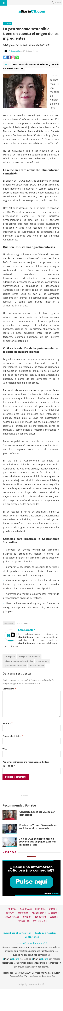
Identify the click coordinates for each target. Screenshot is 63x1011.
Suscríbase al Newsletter (17, 932)
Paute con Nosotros (45, 932)
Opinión (7, 23)
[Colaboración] (11, 640)
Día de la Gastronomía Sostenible (19, 661)
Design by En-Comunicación (31, 984)
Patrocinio (24, 795)
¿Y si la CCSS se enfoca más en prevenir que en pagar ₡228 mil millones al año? (37, 841)
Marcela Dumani (37, 665)
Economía (40, 909)
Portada (12, 909)
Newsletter (23, 920)
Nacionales (26, 909)
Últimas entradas (24, 623)
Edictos (54, 917)
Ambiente (52, 913)
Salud (52, 909)
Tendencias (40, 917)
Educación (23, 913)
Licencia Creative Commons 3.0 (31, 943)
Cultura (10, 913)
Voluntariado (12, 917)
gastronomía (43, 661)
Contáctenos (40, 920)
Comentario (9, 688)
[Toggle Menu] (3, 3)
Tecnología (38, 913)
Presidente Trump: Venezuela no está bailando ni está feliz (38, 827)
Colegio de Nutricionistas (29, 656)
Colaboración (14, 51)
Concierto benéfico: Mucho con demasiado (37, 813)
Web (4, 749)
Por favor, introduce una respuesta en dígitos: (25, 762)
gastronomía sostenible (15, 665)
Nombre (7, 723)
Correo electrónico (12, 736)
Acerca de (9, 623)
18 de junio (10, 656)
